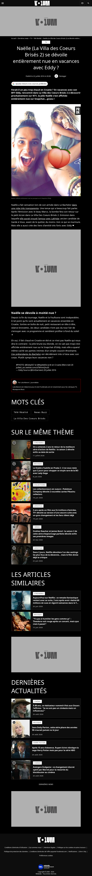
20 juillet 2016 (50, 370)
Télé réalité (21, 412)
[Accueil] (42, 3)
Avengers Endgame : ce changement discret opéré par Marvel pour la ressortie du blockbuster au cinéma (54, 770)
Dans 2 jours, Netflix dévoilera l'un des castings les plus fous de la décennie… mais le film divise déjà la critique (55, 555)
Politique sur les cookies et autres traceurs (71, 847)
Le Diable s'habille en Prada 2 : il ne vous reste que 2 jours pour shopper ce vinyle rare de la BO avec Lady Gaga (55, 470)
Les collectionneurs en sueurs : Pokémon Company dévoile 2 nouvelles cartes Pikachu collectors (54, 492)
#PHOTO (20, 365)
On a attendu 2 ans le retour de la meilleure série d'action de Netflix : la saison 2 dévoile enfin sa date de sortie (54, 449)
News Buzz (40, 412)
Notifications (73, 852)
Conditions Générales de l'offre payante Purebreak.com (48, 852)
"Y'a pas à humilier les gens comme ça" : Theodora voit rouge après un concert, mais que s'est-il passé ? (56, 621)
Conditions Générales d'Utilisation (16, 847)
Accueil (13, 38)
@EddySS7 (29, 365)
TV (31, 38)
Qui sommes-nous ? (35, 847)
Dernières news (23, 38)
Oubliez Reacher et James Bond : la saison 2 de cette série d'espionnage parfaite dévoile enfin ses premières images (55, 534)
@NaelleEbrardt (44, 365)
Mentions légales (49, 847)
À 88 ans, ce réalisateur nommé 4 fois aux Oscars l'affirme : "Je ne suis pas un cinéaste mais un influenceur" (56, 708)
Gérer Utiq (82, 852)
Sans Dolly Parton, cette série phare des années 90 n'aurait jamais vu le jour (54, 728)
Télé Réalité (37, 38)
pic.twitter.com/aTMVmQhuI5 (36, 367)
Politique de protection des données (16, 852)
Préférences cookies (46, 856)
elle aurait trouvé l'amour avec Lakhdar (39, 218)
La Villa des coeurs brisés (30, 418)
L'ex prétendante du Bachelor (26, 354)
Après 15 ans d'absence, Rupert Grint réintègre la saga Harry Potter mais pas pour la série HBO (55, 749)
